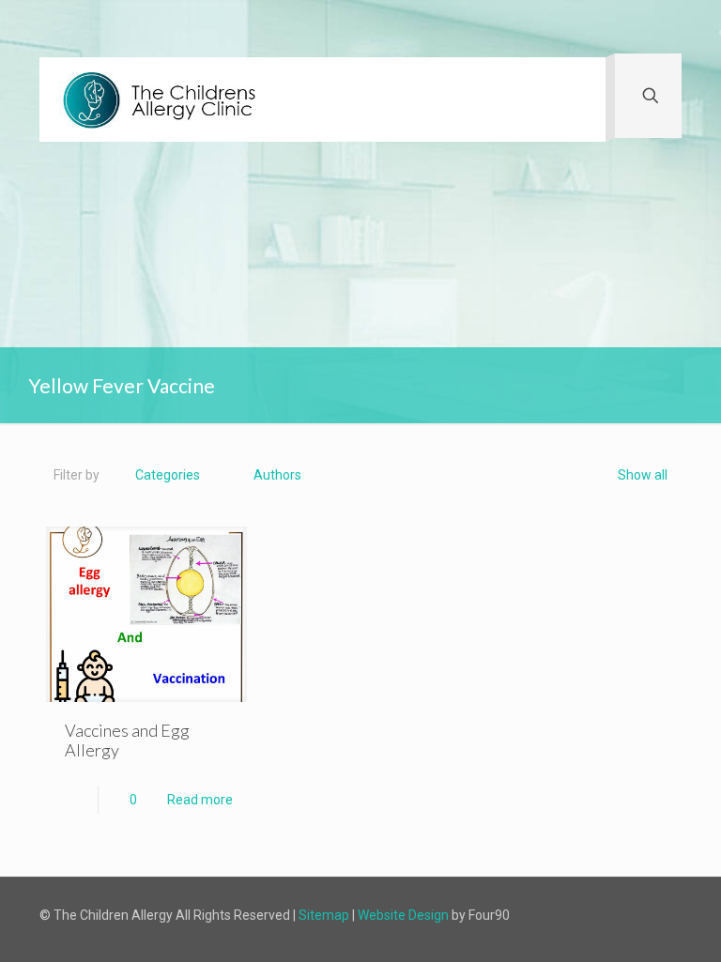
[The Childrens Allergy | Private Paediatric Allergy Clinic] (164, 99)
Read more (200, 799)
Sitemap (324, 915)
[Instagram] (585, 914)
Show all (642, 474)
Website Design (403, 915)
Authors (277, 474)
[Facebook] (556, 914)
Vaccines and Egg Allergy (127, 740)
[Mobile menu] (575, 99)
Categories (167, 474)
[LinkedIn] (612, 914)
